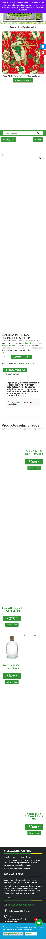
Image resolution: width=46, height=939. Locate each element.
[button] (40, 158)
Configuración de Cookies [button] (13, 934)
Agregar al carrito (21, 357)
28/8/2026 (27, 869)
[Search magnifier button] (38, 133)
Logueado (20, 402)
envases (26, 363)
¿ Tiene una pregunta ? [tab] (15, 370)
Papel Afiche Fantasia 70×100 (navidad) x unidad (23, 76)
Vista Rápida (12, 625)
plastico (33, 363)
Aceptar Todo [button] (30, 934)
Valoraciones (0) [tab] (12, 374)
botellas (20, 363)
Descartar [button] (23, 10)
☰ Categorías (8, 139)
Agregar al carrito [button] (24, 80)
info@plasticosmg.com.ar (21, 904)
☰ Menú (38, 139)
